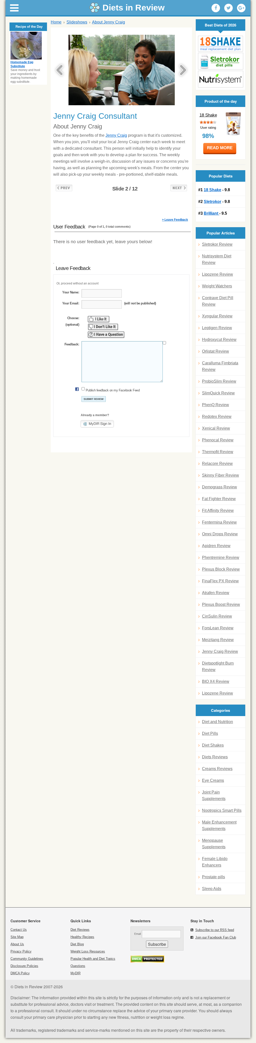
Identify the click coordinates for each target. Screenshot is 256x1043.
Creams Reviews (217, 769)
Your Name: (70, 292)
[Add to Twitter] (228, 8)
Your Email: (70, 303)
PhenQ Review (215, 405)
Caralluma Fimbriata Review (220, 366)
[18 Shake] (220, 43)
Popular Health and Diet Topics (92, 959)
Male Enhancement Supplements (219, 825)
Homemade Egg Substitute (21, 64)
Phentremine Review (220, 557)
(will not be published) (140, 303)
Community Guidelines (26, 959)
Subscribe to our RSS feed (214, 930)
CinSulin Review (217, 616)
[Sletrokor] (220, 61)
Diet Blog (77, 944)
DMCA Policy (20, 973)
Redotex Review (217, 416)
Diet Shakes (213, 745)
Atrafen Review (215, 593)
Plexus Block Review (221, 569)
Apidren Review (216, 546)
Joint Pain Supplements (214, 795)
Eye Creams (213, 780)
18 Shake (208, 115)
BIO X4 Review (215, 681)
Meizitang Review (218, 640)
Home (56, 22)
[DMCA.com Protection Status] (147, 961)
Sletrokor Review (217, 244)
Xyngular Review (217, 316)
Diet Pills (210, 733)
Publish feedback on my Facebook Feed (113, 390)
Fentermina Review (219, 522)
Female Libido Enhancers (215, 862)
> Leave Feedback (175, 219)
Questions (77, 966)
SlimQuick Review (218, 393)
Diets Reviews (215, 757)
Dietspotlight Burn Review (218, 666)
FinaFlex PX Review (220, 581)
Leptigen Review (217, 328)
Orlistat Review (215, 351)
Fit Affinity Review (218, 510)
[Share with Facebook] (216, 8)
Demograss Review (219, 487)
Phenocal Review (218, 440)
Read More (219, 147)
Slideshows (76, 22)
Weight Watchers (217, 286)
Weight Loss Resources (87, 951)
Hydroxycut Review (219, 339)
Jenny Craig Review (220, 651)
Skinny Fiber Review (220, 475)
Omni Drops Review (220, 534)
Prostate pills (213, 877)
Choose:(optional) (72, 321)
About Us (17, 944)
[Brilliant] (220, 79)
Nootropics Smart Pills (222, 810)
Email (137, 933)
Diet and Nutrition (217, 722)
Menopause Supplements (214, 843)
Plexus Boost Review (221, 604)
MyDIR (75, 973)
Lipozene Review (217, 274)
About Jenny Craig (108, 22)
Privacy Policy (21, 951)
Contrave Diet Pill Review (217, 301)
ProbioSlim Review (219, 381)
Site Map (17, 937)
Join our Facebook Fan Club (215, 937)
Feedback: (71, 344)
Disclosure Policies (24, 966)
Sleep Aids (211, 889)
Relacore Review (217, 463)
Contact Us (18, 930)
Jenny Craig (116, 135)
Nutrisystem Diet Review (216, 259)
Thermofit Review (217, 452)
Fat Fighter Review (219, 499)
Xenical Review (216, 428)
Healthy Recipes (82, 937)
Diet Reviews (80, 930)
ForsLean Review (218, 628)
